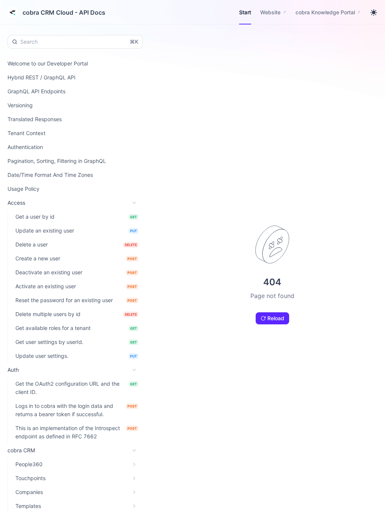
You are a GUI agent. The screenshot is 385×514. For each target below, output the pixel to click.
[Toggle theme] (373, 12)
